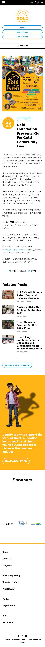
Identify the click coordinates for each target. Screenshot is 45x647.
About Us (6, 559)
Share (23, 271)
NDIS (4, 616)
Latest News (22, 45)
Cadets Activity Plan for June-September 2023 (29, 310)
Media (5, 599)
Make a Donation (16, 461)
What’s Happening (11, 575)
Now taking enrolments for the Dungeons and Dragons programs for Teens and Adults (29, 343)
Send (13, 271)
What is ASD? (8, 589)
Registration (22, 32)
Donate (22, 27)
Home (5, 552)
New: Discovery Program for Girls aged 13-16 (27, 325)
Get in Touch (22, 37)
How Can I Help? (10, 582)
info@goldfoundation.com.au (15, 250)
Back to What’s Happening (17, 365)
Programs (7, 565)
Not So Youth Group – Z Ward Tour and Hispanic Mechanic (29, 295)
